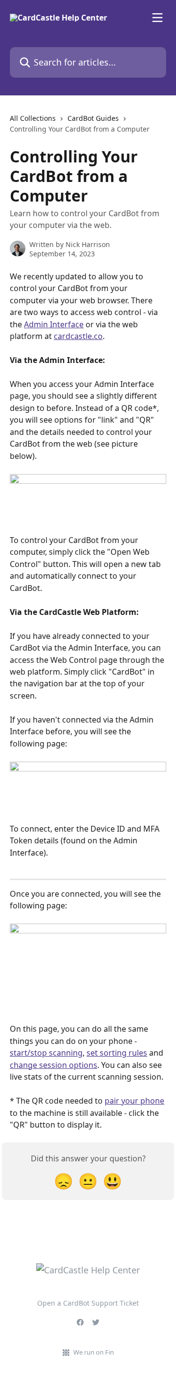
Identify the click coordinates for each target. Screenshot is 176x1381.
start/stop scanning (46, 1052)
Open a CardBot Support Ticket (88, 1303)
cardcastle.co (78, 336)
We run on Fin (93, 1352)
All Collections (33, 118)
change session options (53, 1065)
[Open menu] (157, 17)
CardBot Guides (93, 118)
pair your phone (134, 1100)
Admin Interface (54, 324)
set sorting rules (117, 1052)
